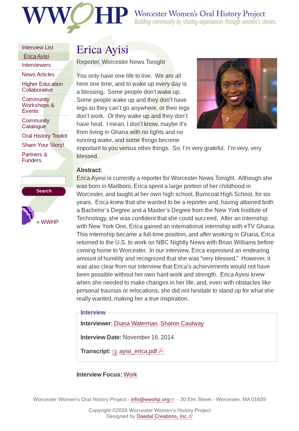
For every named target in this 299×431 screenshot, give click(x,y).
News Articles (38, 74)
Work (130, 374)
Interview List (37, 47)
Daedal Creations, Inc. (162, 416)
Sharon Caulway (182, 323)
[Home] (149, 31)
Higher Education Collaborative (42, 87)
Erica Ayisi (36, 56)
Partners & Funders (34, 157)
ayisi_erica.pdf (138, 351)
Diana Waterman (136, 323)
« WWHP (47, 222)
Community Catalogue (36, 123)
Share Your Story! (43, 145)
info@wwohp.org (150, 399)
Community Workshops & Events (38, 105)
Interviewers (36, 65)
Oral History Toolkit (44, 136)
